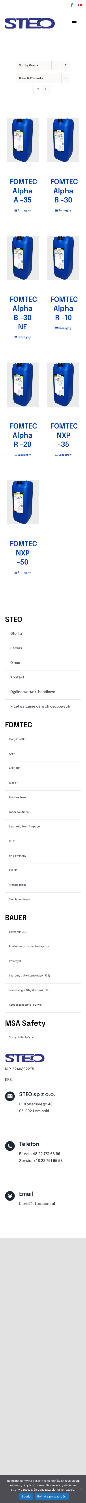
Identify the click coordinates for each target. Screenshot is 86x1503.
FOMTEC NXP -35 (64, 436)
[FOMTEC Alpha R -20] (23, 384)
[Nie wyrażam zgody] (80, 1489)
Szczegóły (24, 210)
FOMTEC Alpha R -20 (23, 436)
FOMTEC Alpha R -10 (64, 309)
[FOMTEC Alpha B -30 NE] (23, 258)
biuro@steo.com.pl (37, 1204)
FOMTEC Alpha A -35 (23, 191)
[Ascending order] (66, 65)
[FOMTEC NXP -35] (63, 384)
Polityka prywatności (52, 1496)
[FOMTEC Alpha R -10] (63, 258)
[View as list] (46, 89)
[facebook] (72, 5)
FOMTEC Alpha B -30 (64, 191)
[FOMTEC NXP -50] (23, 502)
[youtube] (80, 5)
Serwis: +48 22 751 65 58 (41, 1161)
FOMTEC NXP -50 (23, 553)
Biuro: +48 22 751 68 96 (39, 1154)
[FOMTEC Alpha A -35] (23, 140)
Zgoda (26, 1496)
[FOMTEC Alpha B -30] (63, 140)
